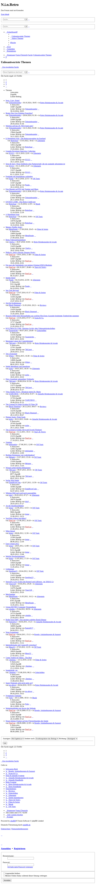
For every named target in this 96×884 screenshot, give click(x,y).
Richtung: (63, 739)
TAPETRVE (13, 394)
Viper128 (12, 584)
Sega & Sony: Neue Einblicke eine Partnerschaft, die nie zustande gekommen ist (35, 164)
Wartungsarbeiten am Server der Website (21, 708)
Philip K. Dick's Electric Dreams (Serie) (20, 252)
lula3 (11, 495)
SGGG (11, 153)
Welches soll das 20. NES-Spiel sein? (19, 126)
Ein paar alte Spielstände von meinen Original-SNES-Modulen (29, 265)
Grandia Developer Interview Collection (20, 151)
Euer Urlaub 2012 (12, 544)
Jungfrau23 (13, 571)
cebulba (12, 609)
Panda (11, 179)
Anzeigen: (7, 739)
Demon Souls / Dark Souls (15, 417)
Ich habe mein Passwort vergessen (20, 867)
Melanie (12, 457)
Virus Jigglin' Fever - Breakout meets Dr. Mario (23, 392)
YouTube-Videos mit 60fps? (16, 518)
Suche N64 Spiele (12, 480)
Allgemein (41, 141)
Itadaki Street (10, 278)
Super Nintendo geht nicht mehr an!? (19, 683)
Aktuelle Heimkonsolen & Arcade (50, 394)
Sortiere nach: (30, 739)
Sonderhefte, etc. (12, 670)
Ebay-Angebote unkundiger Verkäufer (20, 379)
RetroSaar (14, 141)
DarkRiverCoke (15, 483)
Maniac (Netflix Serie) (14, 227)
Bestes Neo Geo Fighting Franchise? (19, 113)
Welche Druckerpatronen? (15, 556)
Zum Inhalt (5, 14)
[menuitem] (20, 36)
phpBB (13, 821)
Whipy (11, 356)
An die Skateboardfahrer (15, 506)
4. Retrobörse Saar (12, 214)
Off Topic (36, 179)
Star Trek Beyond (12, 290)
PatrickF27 (13, 622)
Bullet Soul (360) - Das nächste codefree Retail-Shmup (26, 620)
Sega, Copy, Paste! (13, 101)
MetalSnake (13, 229)
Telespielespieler (15, 103)
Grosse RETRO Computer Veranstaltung (21, 607)
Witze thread (10, 531)
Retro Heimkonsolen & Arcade (51, 103)
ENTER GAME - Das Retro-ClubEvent (20, 202)
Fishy (11, 698)
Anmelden (6, 848)
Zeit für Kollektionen (13, 303)
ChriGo (12, 242)
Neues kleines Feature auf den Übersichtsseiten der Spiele (27, 721)
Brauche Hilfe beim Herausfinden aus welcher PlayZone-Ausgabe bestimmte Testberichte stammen (42, 316)
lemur (11, 508)
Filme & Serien (42, 229)
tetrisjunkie (13, 445)
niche (11, 369)
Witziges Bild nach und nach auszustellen (21, 493)
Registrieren (19, 848)
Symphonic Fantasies (13, 696)
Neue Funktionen (12, 632)
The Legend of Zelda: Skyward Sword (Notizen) (24, 430)
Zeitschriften (41, 331)
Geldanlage (10, 569)
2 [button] (6, 82)
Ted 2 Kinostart (11, 354)
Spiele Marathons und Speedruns (18, 366)
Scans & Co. (39, 318)
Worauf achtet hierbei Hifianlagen (18, 468)
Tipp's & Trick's (40, 267)
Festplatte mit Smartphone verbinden (19, 177)
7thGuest (12, 343)
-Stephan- (12, 660)
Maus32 (12, 647)
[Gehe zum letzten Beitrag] (38, 109)
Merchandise (10, 594)
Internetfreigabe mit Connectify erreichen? (21, 645)
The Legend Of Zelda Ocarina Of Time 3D (22, 404)
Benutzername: (8, 856)
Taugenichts (13, 331)
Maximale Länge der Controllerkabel (19, 341)
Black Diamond (15, 305)
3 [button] (6, 84)
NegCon (12, 255)
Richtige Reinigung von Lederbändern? (20, 455)
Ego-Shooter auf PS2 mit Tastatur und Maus (22, 189)
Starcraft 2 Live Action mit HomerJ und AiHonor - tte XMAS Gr (30, 582)
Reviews (43, 305)
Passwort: (6, 862)
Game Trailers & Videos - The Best (19, 658)
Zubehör (9, 442)
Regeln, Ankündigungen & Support (47, 634)
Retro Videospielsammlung (16, 240)
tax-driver (12, 685)
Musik (37, 204)
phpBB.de (26, 825)
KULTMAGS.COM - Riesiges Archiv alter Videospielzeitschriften (30, 328)
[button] (6, 86)
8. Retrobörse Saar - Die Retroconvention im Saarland (26, 139)
